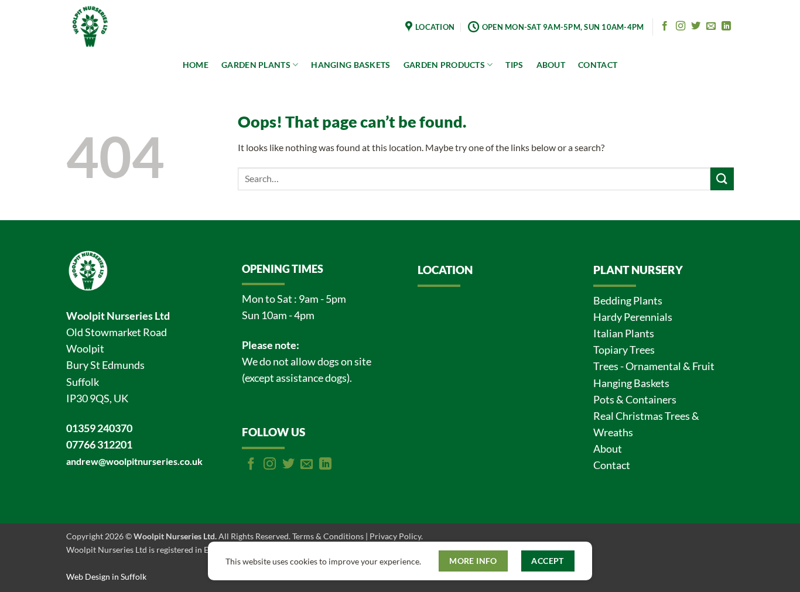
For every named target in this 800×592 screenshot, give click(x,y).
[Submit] (722, 178)
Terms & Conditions (328, 536)
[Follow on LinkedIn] (726, 26)
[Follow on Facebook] (664, 26)
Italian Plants (623, 333)
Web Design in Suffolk (106, 576)
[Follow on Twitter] (695, 26)
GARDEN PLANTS (255, 65)
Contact (611, 465)
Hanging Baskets (631, 383)
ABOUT (550, 65)
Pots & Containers (634, 399)
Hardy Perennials (632, 317)
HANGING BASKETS (350, 65)
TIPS (514, 65)
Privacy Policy (395, 536)
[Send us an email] (711, 26)
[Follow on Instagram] (680, 26)
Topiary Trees (624, 350)
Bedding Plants (627, 301)
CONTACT (597, 65)
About (607, 449)
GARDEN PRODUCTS (444, 65)
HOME (195, 65)
